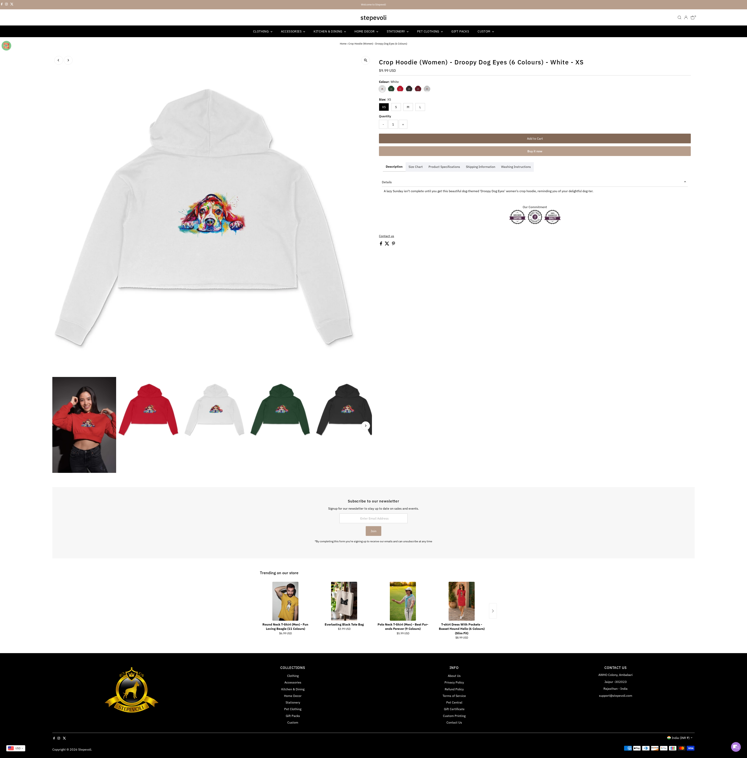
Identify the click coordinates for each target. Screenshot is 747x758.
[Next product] (493, 611)
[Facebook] (2, 4)
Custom (484, 31)
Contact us (386, 235)
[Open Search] (679, 17)
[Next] (68, 60)
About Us (454, 676)
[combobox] (15, 748)
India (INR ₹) (681, 738)
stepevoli (373, 17)
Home (343, 43)
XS (384, 107)
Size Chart (416, 167)
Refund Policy (454, 689)
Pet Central (454, 702)
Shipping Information (480, 167)
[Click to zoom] (365, 60)
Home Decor (364, 31)
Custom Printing (454, 716)
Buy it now (534, 151)
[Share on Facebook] (381, 244)
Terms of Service (454, 696)
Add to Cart (535, 138)
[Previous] (58, 60)
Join (373, 531)
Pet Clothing (428, 31)
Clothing (261, 31)
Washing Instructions (516, 167)
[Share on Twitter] (387, 244)
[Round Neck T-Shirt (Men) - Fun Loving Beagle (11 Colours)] (285, 601)
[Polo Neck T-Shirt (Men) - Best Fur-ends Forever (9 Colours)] (403, 601)
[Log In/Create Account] (686, 17)
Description (394, 166)
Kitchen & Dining (328, 31)
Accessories (291, 31)
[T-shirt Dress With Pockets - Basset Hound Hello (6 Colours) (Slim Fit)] (461, 601)
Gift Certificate (454, 709)
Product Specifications (444, 167)
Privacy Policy (454, 682)
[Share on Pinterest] (393, 244)
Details (387, 182)
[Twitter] (11, 4)
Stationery (396, 31)
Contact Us (454, 722)
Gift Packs (460, 31)
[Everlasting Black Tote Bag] (344, 601)
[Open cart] (693, 17)
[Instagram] (6, 4)
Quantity (385, 116)
